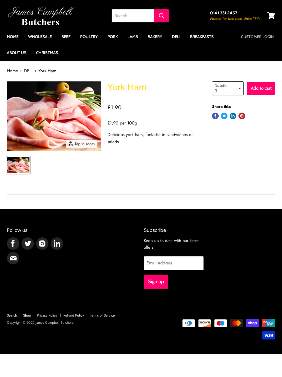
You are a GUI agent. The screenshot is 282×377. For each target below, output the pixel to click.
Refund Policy (73, 315)
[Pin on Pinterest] (241, 116)
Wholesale (40, 36)
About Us (16, 52)
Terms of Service (102, 315)
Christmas (47, 52)
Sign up (156, 281)
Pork (112, 36)
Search (12, 315)
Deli (176, 36)
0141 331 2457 (223, 12)
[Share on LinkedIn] (233, 116)
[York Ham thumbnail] (18, 165)
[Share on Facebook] (215, 116)
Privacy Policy (47, 315)
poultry (89, 36)
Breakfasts (202, 36)
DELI (28, 70)
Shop (27, 315)
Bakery (155, 36)
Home (12, 36)
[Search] (161, 15)
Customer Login (257, 36)
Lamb (133, 36)
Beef (65, 36)
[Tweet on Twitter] (224, 116)
